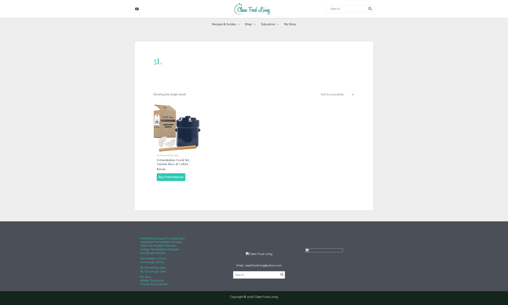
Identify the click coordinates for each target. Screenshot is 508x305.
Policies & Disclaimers (154, 284)
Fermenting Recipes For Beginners (162, 238)
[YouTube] (137, 9)
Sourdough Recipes (153, 253)
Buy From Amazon (171, 177)
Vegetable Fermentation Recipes (161, 242)
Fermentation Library (153, 258)
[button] (237, 24)
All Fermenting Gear (153, 267)
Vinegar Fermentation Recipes (159, 249)
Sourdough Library (152, 262)
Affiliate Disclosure (152, 280)
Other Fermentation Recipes (158, 245)
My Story (146, 277)
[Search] (370, 9)
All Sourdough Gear (153, 271)
